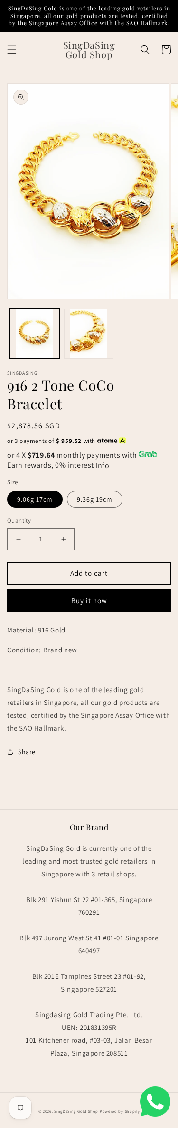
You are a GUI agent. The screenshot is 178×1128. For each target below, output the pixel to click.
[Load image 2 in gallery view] (89, 334)
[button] (11, 49)
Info (102, 465)
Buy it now (89, 600)
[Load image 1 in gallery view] (34, 334)
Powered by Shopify (120, 1111)
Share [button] (27, 752)
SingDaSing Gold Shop (76, 1111)
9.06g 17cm (35, 499)
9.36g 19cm (94, 499)
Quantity (19, 520)
